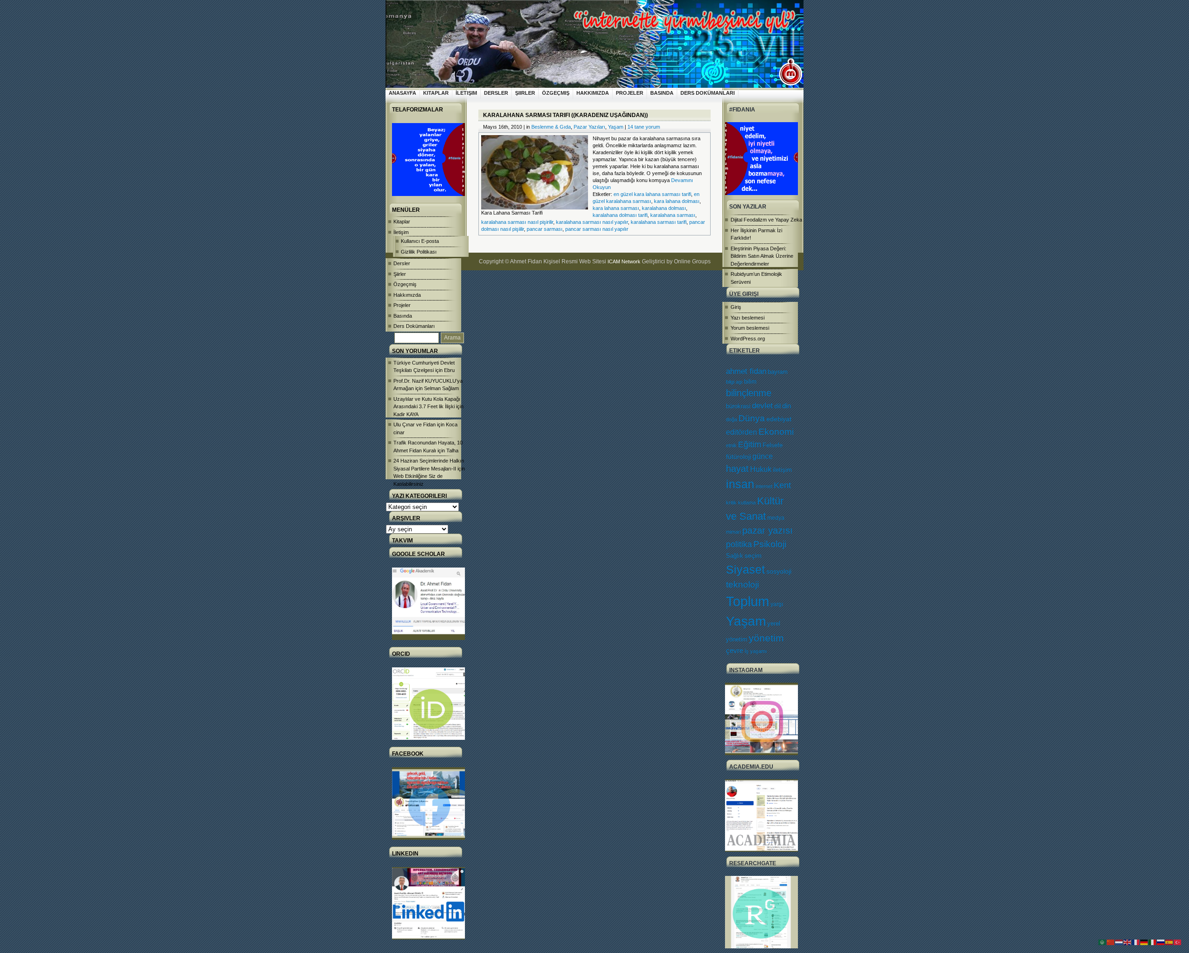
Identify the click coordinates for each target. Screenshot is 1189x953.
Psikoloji (769, 544)
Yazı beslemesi (747, 317)
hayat (737, 468)
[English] (1128, 942)
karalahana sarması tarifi (658, 222)
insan (740, 484)
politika (739, 544)
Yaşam (746, 621)
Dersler (496, 93)
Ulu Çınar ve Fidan (414, 424)
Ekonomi (776, 431)
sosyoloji (778, 571)
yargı (777, 604)
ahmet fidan (746, 371)
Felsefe (773, 445)
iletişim (782, 469)
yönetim (766, 638)
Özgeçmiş (555, 93)
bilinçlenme (748, 393)
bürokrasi (738, 406)
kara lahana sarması (616, 208)
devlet (762, 405)
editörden (741, 432)
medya (775, 518)
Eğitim (749, 444)
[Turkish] (1178, 942)
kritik (731, 502)
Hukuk (760, 469)
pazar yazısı (767, 530)
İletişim (466, 93)
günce (762, 456)
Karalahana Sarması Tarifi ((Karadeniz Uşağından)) (565, 115)
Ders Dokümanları (707, 93)
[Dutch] (1119, 942)
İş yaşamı (756, 651)
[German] (1144, 942)
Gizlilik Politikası (419, 252)
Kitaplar (436, 93)
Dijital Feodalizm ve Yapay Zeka (766, 219)
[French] (1136, 942)
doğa (731, 419)
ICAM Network (624, 261)
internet (764, 486)
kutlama (747, 502)
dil (777, 406)
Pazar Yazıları (589, 127)
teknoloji (742, 584)
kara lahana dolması (676, 201)
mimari (733, 532)
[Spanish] (1169, 942)
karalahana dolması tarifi (620, 215)
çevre (734, 650)
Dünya (751, 418)
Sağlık (734, 555)
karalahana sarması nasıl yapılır (592, 222)
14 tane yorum (643, 127)
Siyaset (745, 569)
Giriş (736, 307)
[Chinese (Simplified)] (1111, 942)
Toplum (747, 601)
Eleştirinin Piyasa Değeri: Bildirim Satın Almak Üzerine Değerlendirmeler (762, 256)
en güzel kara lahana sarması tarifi (652, 194)
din (786, 406)
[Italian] (1153, 942)
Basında (661, 93)
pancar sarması (544, 229)
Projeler (629, 93)
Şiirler (525, 93)
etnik (731, 445)
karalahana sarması (672, 215)
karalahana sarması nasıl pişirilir (517, 222)
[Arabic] (1102, 942)
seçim (753, 555)
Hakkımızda (592, 93)
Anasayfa (402, 93)
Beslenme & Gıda (551, 127)
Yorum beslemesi (750, 328)
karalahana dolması (664, 208)
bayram (778, 371)
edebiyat (778, 419)
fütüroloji (738, 456)
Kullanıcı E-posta (420, 241)
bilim (750, 381)
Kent (782, 485)
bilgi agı (734, 382)
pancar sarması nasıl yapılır (596, 229)
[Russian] (1161, 942)
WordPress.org (748, 338)
